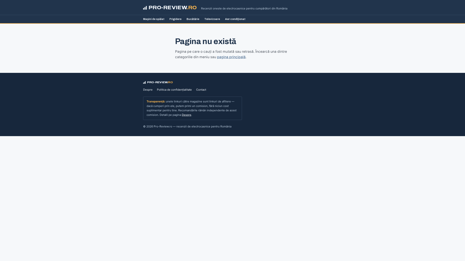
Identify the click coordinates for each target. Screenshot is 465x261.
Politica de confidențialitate (174, 89)
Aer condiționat (235, 19)
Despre (148, 89)
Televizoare (212, 19)
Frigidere (175, 19)
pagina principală (231, 57)
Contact (201, 89)
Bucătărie (193, 19)
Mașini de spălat (153, 19)
